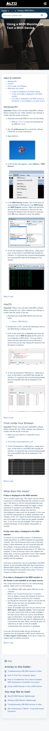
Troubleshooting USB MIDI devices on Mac (25, 671)
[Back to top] (8, 296)
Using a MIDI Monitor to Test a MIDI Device (25, 686)
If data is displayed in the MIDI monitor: (26, 92)
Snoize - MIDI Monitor (20, 321)
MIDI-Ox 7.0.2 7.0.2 (19, 122)
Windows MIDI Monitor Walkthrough (22, 700)
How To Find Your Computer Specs (22, 675)
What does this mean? (16, 88)
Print (10, 661)
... (12, 10)
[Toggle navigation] (44, 3)
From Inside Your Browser (17, 86)
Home (4, 10)
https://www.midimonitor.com (22, 442)
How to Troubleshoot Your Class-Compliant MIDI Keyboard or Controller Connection (25, 680)
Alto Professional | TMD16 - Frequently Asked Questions (26, 710)
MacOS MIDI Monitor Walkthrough (21, 696)
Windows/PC (12, 81)
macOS (10, 84)
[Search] (42, 15)
